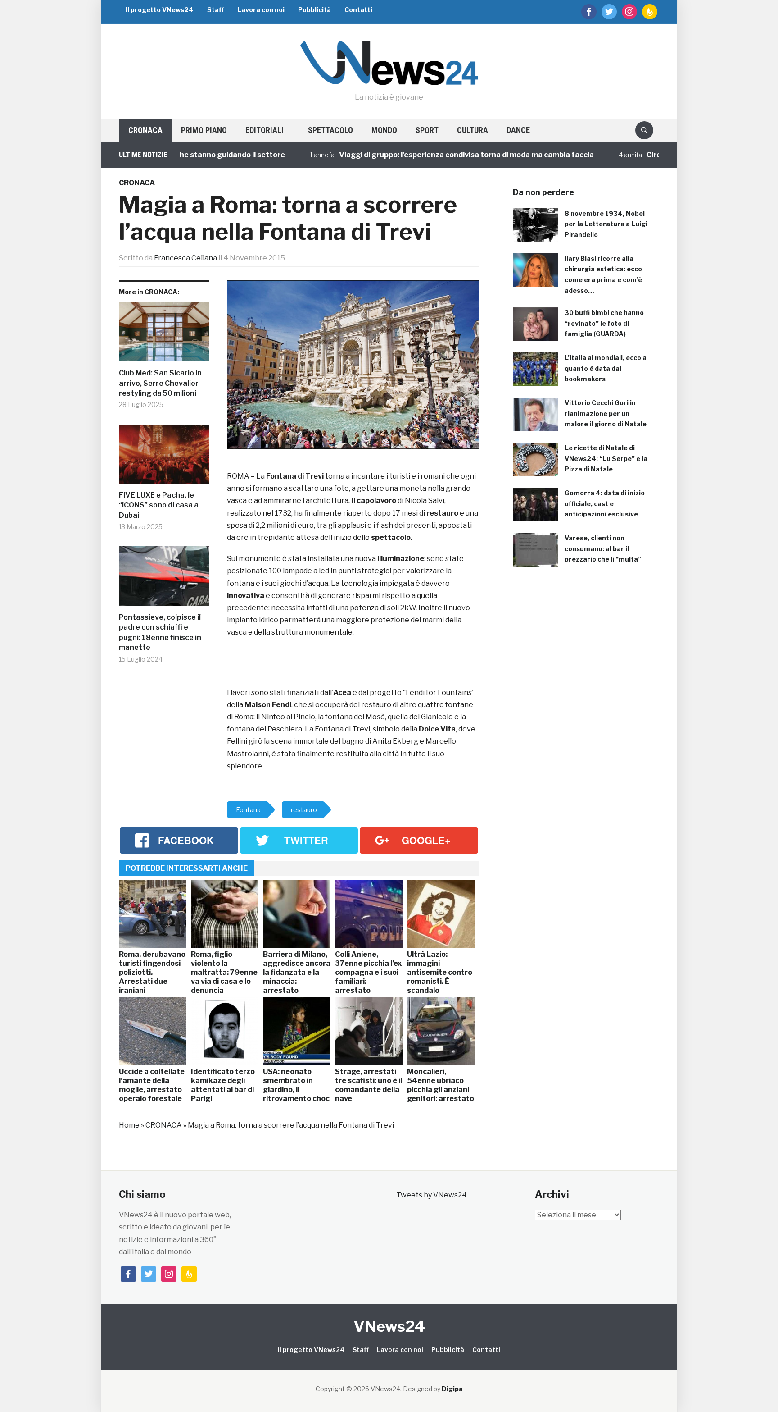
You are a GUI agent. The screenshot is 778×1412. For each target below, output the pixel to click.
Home (129, 1125)
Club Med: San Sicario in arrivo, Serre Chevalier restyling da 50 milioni (160, 383)
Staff (215, 10)
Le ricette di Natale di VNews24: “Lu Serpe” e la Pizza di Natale (606, 458)
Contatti (358, 10)
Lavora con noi (261, 10)
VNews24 (389, 1326)
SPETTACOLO (330, 130)
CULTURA (472, 130)
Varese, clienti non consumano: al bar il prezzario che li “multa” (603, 548)
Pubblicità (314, 10)
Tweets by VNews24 (431, 1195)
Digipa (452, 1389)
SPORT (427, 130)
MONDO (384, 130)
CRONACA (145, 130)
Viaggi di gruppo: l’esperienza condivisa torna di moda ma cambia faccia (424, 155)
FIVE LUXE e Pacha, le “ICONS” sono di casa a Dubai (159, 505)
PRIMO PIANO (204, 130)
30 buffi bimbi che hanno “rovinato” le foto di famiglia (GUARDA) (604, 323)
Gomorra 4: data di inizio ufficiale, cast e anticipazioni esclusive (605, 503)
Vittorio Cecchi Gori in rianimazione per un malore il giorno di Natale (606, 413)
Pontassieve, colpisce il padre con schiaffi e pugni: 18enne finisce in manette (160, 632)
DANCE (518, 130)
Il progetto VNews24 (160, 10)
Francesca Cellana (185, 258)
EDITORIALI (264, 130)
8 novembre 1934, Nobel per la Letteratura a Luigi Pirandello (606, 224)
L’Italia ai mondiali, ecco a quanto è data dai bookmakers (606, 368)
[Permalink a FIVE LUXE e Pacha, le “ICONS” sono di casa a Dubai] (164, 458)
